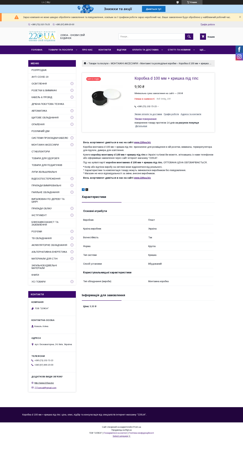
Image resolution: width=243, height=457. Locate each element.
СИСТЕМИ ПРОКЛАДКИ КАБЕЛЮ (50, 138)
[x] (86, 190)
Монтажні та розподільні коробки (158, 63)
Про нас (87, 50)
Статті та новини (179, 50)
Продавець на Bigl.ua (121, 430)
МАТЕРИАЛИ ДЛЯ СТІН (45, 258)
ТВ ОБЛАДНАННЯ (42, 238)
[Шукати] (189, 36)
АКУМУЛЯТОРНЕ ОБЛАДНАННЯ (49, 245)
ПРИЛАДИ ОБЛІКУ (42, 208)
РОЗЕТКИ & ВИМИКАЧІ (44, 90)
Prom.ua (137, 427)
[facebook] (83, 190)
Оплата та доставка (145, 50)
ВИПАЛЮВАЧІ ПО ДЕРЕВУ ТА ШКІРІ (48, 200)
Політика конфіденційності (141, 433)
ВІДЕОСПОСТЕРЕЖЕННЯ (46, 178)
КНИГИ (35, 275)
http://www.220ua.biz (44, 383)
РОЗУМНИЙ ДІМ (40, 131)
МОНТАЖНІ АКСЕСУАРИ (124, 63)
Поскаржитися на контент (115, 433)
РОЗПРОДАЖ (39, 70)
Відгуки (121, 50)
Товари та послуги (60, 50)
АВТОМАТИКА (39, 110)
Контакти (105, 50)
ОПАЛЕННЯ (38, 124)
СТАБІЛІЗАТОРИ (41, 151)
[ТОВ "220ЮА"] (42, 41)
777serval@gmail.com (45, 387)
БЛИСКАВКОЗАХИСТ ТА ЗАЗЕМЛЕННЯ (45, 223)
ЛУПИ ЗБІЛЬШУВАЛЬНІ (44, 172)
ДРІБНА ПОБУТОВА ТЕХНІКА (48, 104)
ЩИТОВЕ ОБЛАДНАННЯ (45, 117)
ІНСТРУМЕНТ (39, 215)
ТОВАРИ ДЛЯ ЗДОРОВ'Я (45, 158)
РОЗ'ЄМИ (37, 231)
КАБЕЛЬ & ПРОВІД (42, 97)
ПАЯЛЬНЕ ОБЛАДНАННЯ (45, 192)
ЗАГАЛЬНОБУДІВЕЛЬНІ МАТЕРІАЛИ (44, 266)
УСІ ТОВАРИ (38, 281)
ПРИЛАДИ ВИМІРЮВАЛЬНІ (46, 185)
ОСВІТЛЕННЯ (39, 83)
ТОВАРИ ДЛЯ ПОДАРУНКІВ (47, 165)
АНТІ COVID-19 (40, 77)
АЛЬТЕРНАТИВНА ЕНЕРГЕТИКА (49, 252)
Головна (36, 50)
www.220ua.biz (142, 142)
